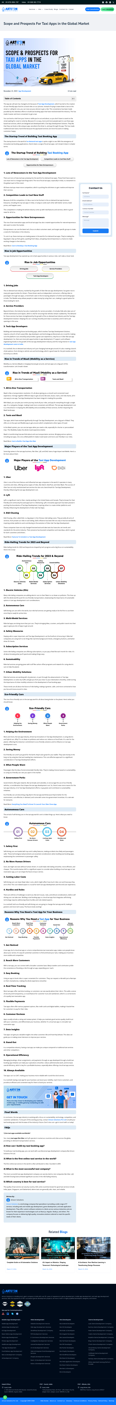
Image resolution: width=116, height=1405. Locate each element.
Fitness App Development (10, 1341)
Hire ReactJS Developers (67, 1358)
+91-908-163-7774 (34, 2)
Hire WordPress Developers (68, 1355)
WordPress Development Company (42, 1330)
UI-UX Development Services (40, 1348)
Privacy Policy (92, 1401)
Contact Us (63, 9)
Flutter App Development (10, 1337)
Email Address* (87, 201)
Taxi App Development (9, 1348)
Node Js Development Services (40, 1364)
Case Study (48, 9)
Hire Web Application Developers (70, 1362)
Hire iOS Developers (66, 1327)
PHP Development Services (39, 1334)
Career (71, 9)
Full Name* (85, 193)
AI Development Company (10, 1358)
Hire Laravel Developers (67, 1337)
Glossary (69, 1401)
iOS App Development (9, 1330)
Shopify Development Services (40, 1357)
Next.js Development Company (12, 1355)
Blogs (56, 9)
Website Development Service (40, 1324)
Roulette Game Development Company (101, 1337)
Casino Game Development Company (100, 1334)
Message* (85, 216)
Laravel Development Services (40, 1344)
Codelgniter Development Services (42, 1341)
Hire (39, 9)
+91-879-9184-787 (12, 2)
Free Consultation (92, 9)
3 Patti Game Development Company (100, 1344)
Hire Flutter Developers (67, 1348)
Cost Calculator (107, 9)
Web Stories (44, 1401)
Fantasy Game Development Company (100, 1359)
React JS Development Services (41, 1360)
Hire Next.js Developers (67, 1368)
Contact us (61, 1401)
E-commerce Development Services (42, 1337)
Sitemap (111, 1401)
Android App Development (10, 1327)
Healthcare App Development (11, 1344)
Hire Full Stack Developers (68, 1341)
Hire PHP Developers (66, 1344)
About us (53, 1401)
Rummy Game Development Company (100, 1327)
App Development (24, 91)
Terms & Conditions (80, 1401)
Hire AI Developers (65, 1372)
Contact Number (87, 209)
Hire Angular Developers (67, 1334)
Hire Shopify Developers (67, 1351)
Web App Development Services (41, 1327)
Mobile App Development (10, 1324)
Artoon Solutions (12, 1204)
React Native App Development (12, 1334)
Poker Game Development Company (100, 1330)
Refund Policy (102, 1401)
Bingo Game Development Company (100, 1341)
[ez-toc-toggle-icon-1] (72, 98)
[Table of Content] (73, 98)
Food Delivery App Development (12, 1351)
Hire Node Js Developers (67, 1330)
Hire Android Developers (67, 1324)
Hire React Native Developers (69, 1365)
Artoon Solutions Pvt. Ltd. (10, 1401)
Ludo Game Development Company (99, 1324)
